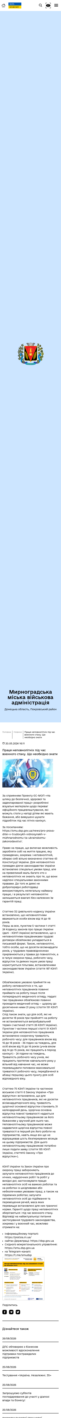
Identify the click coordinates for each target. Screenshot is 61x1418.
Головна (6, 732)
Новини (18, 732)
